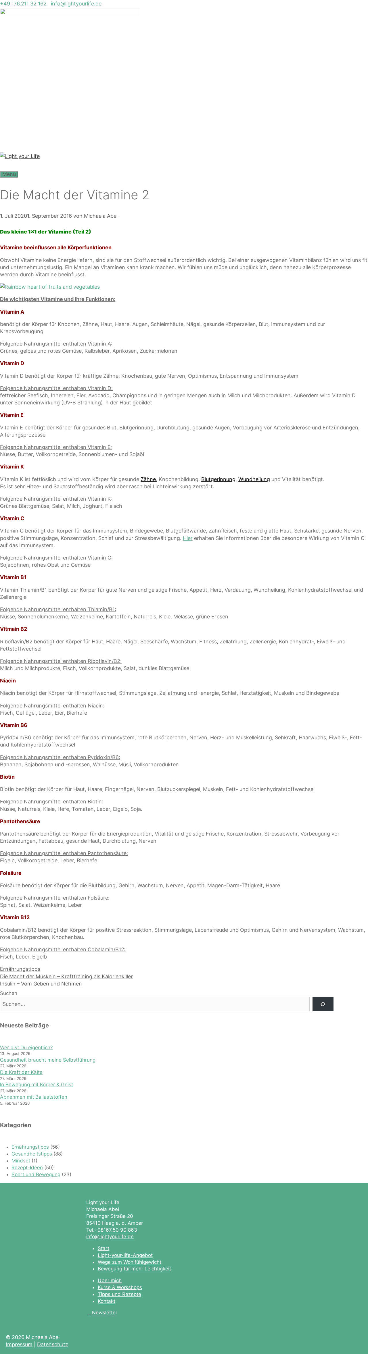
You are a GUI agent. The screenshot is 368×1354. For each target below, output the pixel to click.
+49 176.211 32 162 (23, 4)
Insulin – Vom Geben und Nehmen (41, 984)
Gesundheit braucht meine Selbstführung (47, 1060)
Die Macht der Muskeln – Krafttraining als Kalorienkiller (66, 976)
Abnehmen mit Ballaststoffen (33, 1097)
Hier (188, 538)
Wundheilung (254, 479)
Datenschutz (52, 1344)
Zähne (148, 479)
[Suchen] (323, 1004)
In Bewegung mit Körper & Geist (36, 1084)
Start (103, 1248)
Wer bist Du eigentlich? (26, 1047)
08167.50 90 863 (117, 1230)
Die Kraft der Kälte (21, 1072)
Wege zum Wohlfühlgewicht (129, 1262)
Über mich (110, 1280)
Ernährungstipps (20, 969)
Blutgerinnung (218, 479)
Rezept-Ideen (27, 1167)
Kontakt (106, 1301)
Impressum (19, 1344)
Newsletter (104, 1313)
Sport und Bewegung (36, 1174)
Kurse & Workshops (120, 1287)
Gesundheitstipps (32, 1154)
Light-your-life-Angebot (125, 1255)
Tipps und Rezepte (119, 1294)
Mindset (21, 1161)
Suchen (8, 993)
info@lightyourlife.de (76, 4)
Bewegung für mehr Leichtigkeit (134, 1269)
